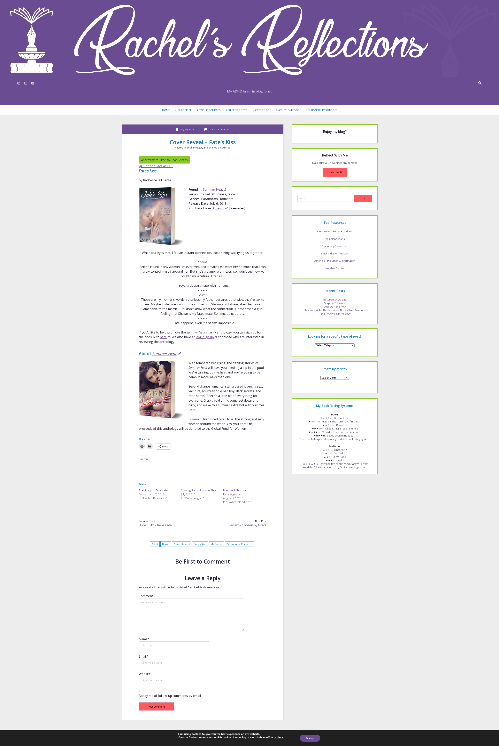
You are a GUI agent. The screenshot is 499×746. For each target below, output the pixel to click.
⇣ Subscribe (183, 110)
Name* (144, 639)
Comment (146, 596)
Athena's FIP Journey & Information (334, 260)
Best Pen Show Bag (334, 299)
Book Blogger (194, 147)
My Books (216, 544)
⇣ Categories (261, 110)
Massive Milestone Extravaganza (235, 492)
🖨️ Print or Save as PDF (156, 166)
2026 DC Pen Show (335, 306)
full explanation (320, 439)
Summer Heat (213, 189)
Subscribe (333, 172)
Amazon (218, 208)
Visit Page (249, 39)
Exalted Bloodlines (219, 147)
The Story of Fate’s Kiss (154, 490)
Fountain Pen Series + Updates (335, 231)
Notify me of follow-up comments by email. (170, 696)
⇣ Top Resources (208, 110)
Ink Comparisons (335, 239)
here (163, 337)
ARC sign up (205, 337)
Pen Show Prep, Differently (335, 313)
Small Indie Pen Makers (335, 253)
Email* (143, 656)
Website (145, 674)
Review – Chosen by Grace (247, 525)
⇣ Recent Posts (237, 110)
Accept (310, 738)
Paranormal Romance (239, 544)
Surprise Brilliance (335, 303)
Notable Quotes (335, 268)
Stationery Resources (322, 110)
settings (279, 737)
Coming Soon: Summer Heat (199, 490)
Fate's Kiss (200, 544)
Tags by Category (288, 110)
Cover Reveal (182, 544)
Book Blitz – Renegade (155, 525)
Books (166, 544)
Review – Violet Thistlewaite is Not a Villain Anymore (334, 310)
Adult (155, 544)
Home (166, 110)
